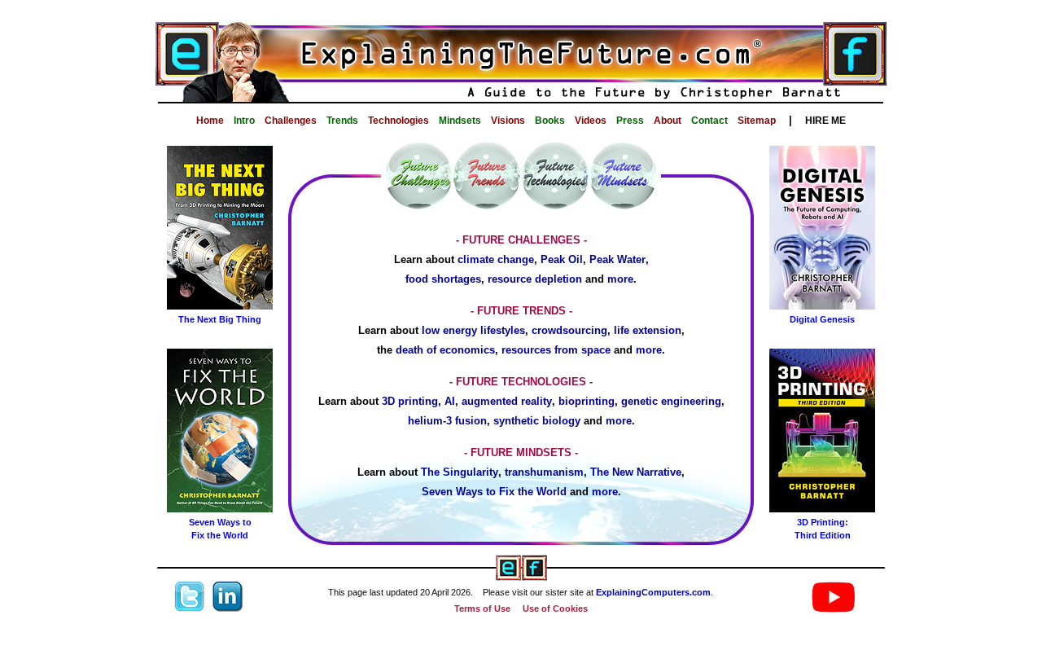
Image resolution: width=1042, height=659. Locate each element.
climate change (496, 259)
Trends (342, 120)
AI (449, 401)
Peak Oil (562, 259)
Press (630, 120)
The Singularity (459, 472)
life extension (647, 330)
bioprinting (586, 401)
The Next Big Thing (219, 319)
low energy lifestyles (473, 330)
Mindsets (460, 120)
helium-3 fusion (447, 421)
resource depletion (535, 279)
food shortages (443, 279)
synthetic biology (536, 421)
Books (550, 120)
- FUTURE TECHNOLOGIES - (521, 382)
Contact (709, 120)
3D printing (410, 401)
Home (210, 120)
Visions (508, 120)
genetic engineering (671, 401)
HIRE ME (825, 120)
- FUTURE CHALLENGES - (521, 240)
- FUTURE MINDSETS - (521, 452)
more (620, 279)
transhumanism (544, 472)
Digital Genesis (822, 319)
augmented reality (507, 401)
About (667, 120)
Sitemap (757, 120)
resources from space (556, 350)
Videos (590, 120)
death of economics (445, 350)
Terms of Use (482, 608)
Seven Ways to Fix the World (494, 491)
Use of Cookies (555, 608)
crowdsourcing (569, 330)
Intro (244, 120)
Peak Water (617, 259)
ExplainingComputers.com (653, 592)
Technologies (398, 120)
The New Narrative (635, 472)
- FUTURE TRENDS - (521, 311)
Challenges (291, 120)
